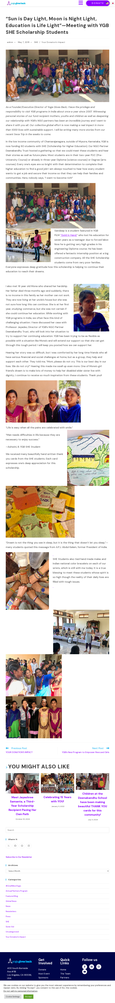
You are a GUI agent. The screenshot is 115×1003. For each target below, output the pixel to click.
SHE (36, 42)
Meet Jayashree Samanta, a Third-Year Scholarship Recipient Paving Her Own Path (22, 805)
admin (10, 42)
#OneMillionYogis (13, 886)
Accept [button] (28, 996)
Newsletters (11, 911)
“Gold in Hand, (68, 235)
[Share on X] (8, 846)
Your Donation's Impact (53, 42)
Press (8, 916)
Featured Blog (12, 896)
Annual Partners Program (16, 891)
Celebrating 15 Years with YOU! (57, 799)
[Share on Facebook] (15, 846)
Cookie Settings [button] (13, 996)
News (8, 906)
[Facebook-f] (84, 966)
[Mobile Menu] (81, 3)
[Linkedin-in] (91, 966)
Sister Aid (10, 927)
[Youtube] (84, 971)
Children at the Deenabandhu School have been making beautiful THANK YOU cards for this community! (92, 804)
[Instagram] (98, 966)
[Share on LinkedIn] (29, 846)
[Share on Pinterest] (22, 846)
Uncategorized (12, 932)
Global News (11, 901)
